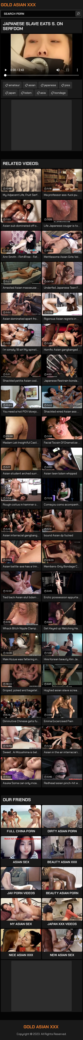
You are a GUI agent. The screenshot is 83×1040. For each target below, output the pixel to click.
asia (43, 93)
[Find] (78, 14)
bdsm (28, 93)
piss (67, 85)
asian (31, 85)
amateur (14, 85)
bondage (60, 93)
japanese (50, 85)
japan (12, 93)
